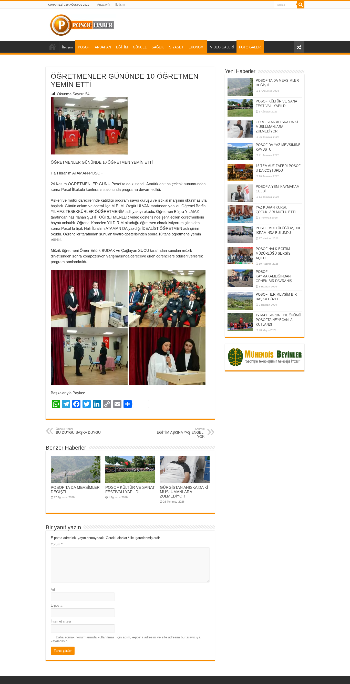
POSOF (84, 47)
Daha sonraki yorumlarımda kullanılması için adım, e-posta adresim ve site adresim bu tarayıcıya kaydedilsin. (125, 639)
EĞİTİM (122, 47)
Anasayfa (103, 4)
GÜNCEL (140, 47)
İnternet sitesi (61, 621)
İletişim (120, 4)
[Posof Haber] (82, 24)
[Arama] (300, 4)
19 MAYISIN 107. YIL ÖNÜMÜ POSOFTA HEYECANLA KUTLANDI (278, 319)
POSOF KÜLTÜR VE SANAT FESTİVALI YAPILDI (130, 489)
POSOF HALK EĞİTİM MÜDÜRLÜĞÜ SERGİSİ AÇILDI (274, 253)
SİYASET (176, 47)
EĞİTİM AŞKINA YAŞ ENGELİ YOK (180, 433)
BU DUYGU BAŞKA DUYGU (78, 430)
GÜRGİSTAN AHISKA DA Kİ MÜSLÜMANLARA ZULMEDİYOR (184, 491)
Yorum (57, 544)
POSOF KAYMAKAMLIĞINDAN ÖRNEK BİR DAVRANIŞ (274, 276)
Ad (53, 590)
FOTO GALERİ (250, 47)
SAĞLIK (158, 47)
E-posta (56, 605)
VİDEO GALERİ (222, 47)
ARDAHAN (103, 47)
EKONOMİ (196, 47)
